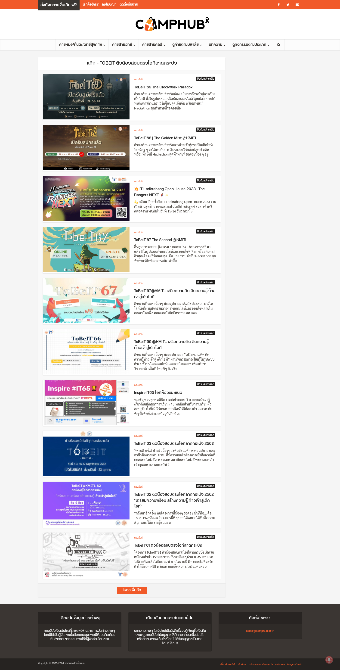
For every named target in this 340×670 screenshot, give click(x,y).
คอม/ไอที (138, 79)
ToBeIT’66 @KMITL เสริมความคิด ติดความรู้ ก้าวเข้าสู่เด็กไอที (171, 345)
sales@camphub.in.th (260, 631)
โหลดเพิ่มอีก (132, 590)
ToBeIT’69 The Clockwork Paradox (163, 87)
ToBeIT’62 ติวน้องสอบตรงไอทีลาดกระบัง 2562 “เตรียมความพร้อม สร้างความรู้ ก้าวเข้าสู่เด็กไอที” (174, 500)
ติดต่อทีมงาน (129, 4)
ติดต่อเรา (242, 664)
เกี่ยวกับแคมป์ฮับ (228, 664)
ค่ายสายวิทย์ (122, 44)
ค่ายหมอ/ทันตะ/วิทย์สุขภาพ (80, 44)
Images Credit (294, 664)
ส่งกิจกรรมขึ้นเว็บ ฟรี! (58, 5)
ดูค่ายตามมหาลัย (185, 44)
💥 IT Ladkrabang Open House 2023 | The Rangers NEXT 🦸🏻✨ (169, 192)
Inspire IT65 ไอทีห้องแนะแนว (158, 393)
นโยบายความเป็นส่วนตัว (261, 664)
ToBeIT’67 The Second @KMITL (161, 240)
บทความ (215, 44)
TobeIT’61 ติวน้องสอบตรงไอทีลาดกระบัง (168, 545)
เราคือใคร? (91, 4)
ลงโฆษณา (109, 4)
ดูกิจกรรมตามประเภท (249, 44)
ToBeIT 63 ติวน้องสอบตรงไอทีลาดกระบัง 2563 (174, 444)
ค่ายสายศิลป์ (152, 44)
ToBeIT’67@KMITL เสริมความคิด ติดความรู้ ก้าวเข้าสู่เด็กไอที (175, 294)
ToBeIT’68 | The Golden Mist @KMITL (165, 138)
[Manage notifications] (329, 660)
